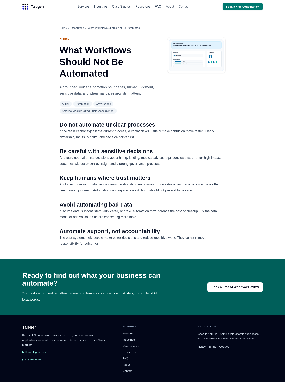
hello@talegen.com (34, 352)
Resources (142, 6)
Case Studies (121, 6)
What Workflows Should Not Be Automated (114, 27)
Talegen (29, 327)
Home (63, 27)
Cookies (224, 346)
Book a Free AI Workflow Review (235, 287)
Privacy (201, 346)
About (170, 6)
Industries (100, 6)
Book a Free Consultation (243, 6)
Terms (212, 346)
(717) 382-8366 (31, 359)
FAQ (158, 6)
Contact (184, 6)
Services (83, 6)
